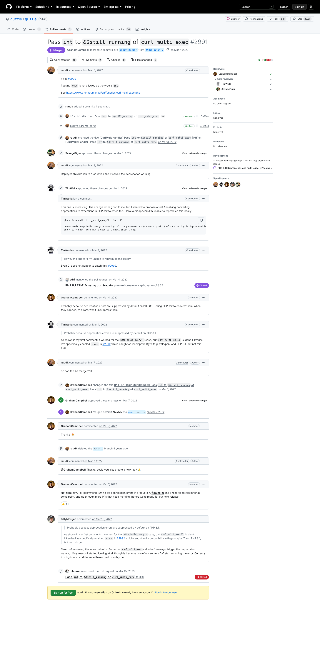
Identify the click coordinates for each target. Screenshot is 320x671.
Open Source (87, 7)
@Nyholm (157, 492)
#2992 (112, 265)
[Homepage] (9, 7)
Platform (22, 7)
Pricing (130, 7)
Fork (279, 18)
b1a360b (204, 116)
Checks (119, 59)
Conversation (66, 59)
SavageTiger (73, 153)
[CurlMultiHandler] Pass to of (114, 116)
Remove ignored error (83, 126)
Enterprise (111, 7)
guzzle (16, 19)
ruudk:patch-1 (154, 50)
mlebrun (75, 571)
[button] (203, 70)
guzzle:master (128, 50)
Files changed (147, 59)
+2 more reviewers (223, 78)
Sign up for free (63, 592)
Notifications (256, 18)
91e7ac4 (204, 126)
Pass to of (104, 577)
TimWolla (71, 188)
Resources (63, 7)
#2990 (72, 78)
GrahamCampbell (78, 49)
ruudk (65, 70)
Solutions (42, 7)
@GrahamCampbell (73, 469)
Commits (95, 59)
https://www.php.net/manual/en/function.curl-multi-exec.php (103, 92)
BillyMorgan (68, 519)
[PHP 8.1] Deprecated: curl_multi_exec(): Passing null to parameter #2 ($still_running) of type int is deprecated (244, 168)
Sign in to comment (166, 592)
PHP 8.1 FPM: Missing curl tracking (114, 285)
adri (72, 279)
